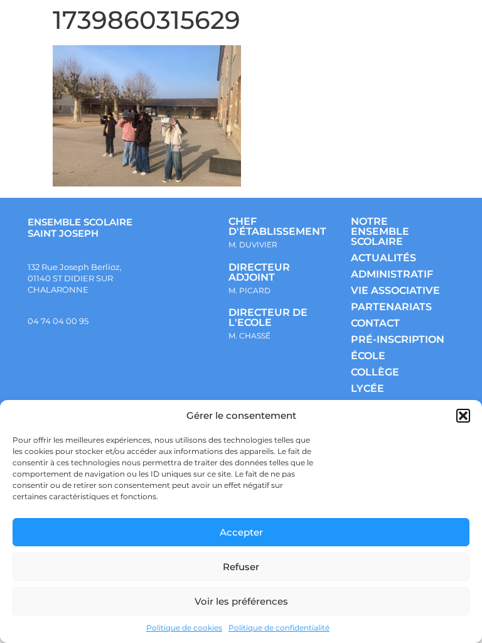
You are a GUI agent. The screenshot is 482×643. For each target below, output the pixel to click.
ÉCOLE (368, 356)
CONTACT (375, 323)
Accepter (241, 532)
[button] (463, 415)
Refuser (241, 567)
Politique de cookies (184, 627)
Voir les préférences (241, 601)
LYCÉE (367, 388)
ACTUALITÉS (383, 258)
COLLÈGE (375, 372)
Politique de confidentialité (278, 627)
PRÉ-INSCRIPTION (397, 339)
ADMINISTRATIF (392, 274)
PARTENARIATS (391, 307)
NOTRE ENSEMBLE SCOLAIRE (380, 231)
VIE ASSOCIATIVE (395, 290)
